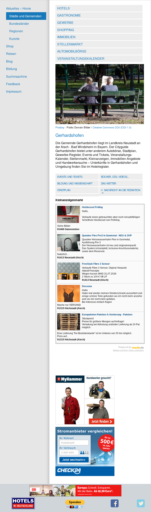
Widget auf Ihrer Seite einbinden (128, 350)
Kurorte (14, 38)
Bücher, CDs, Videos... (115, 177)
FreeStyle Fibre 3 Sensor (96, 263)
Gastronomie (69, 15)
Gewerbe (65, 22)
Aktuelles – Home (18, 8)
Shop (10, 46)
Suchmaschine (16, 76)
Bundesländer (19, 23)
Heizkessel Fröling (92, 207)
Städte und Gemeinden (25, 16)
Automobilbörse (72, 51)
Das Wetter (108, 183)
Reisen (11, 53)
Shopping (65, 30)
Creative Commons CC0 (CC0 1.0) (112, 127)
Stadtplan (63, 190)
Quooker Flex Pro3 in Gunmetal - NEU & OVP (107, 235)
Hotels (63, 8)
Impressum (13, 91)
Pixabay (59, 127)
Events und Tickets (69, 177)
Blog (9, 61)
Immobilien (66, 37)
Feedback (13, 84)
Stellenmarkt (70, 44)
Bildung (11, 68)
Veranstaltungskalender (80, 58)
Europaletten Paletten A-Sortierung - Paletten (107, 314)
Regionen (16, 31)
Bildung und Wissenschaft (74, 183)
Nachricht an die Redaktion (120, 191)
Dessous (87, 286)
